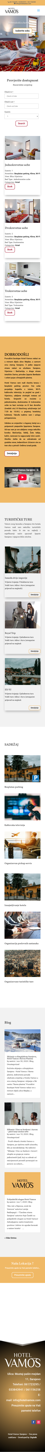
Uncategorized (13, 1064)
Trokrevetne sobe (16, 291)
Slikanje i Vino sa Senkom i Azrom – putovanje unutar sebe (22, 1130)
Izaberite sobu (22, 30)
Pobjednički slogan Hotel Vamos (21, 1199)
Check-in (8, 92)
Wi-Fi (38, 173)
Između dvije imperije (16, 578)
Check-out (9, 102)
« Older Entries (10, 1238)
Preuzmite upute (22, 1275)
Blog (31, 1061)
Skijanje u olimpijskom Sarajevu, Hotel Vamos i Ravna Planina (22, 1057)
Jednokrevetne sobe (17, 165)
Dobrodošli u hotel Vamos (22, 23)
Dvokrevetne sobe (16, 228)
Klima (32, 173)
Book (9, 186)
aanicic (12, 1061)
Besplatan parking (21, 173)
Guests (7, 112)
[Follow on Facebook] (34, 1422)
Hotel (17, 182)
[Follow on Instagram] (38, 1422)
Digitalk (33, 1437)
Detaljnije (12, 453)
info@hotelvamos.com (26, 1400)
